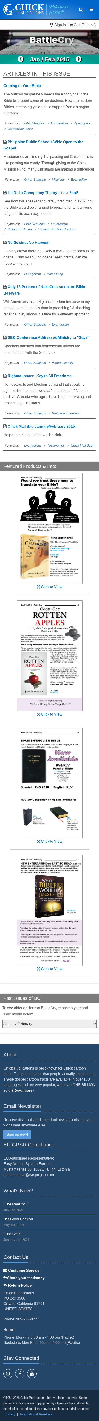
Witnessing (55, 274)
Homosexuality (62, 363)
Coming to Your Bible (22, 86)
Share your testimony (26, 1278)
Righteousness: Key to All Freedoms (40, 376)
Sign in (60, 25)
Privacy (10, 1414)
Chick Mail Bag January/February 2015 (41, 426)
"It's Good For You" (18, 1219)
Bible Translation (20, 229)
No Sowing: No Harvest (28, 242)
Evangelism (79, 179)
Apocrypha (82, 123)
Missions (58, 179)
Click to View (51, 587)
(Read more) (23, 1090)
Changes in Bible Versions (57, 229)
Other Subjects (35, 179)
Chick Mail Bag (82, 445)
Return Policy (19, 1285)
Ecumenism (59, 123)
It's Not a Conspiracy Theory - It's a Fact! (43, 193)
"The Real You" (16, 1204)
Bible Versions (34, 123)
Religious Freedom (66, 413)
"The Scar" (12, 1234)
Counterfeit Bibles (20, 129)
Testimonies (56, 445)
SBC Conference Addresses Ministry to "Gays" (49, 338)
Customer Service (23, 1270)
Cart (77, 25)
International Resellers (36, 1414)
